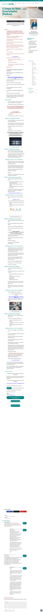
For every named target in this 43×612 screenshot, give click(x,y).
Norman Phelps (6, 522)
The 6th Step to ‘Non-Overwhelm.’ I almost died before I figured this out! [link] (15, 397)
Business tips (8, 518)
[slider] (23, 21)
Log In (32, 0)
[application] (15, 21)
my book (12, 23)
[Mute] (20, 21)
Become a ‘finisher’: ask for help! (34, 73)
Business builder (8, 516)
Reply (25, 523)
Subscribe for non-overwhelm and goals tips (7, 0)
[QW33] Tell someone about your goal (34, 84)
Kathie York (7, 16)
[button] (41, 610)
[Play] (7, 21)
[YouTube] (39, 0)
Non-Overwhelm (13, 516)
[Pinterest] (40, 0)
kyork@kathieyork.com (12, 394)
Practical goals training (15, 405)
